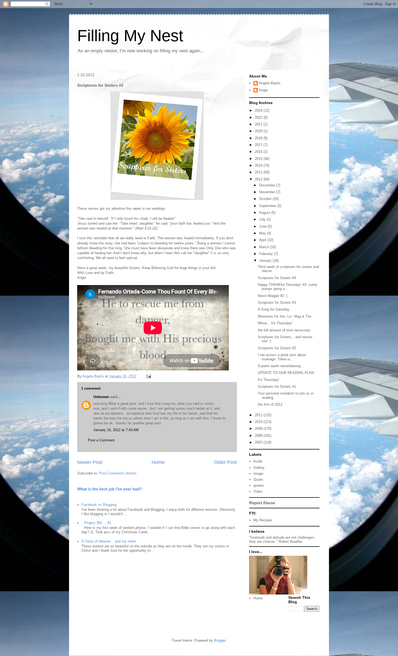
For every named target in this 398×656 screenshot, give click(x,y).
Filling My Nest (130, 36)
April (263, 240)
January (266, 260)
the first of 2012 (270, 404)
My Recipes (262, 520)
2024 (259, 110)
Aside (257, 461)
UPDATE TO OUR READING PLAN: (286, 373)
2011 (259, 415)
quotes (258, 485)
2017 (259, 145)
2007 (259, 442)
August (265, 213)
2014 (259, 165)
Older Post (225, 462)
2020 (259, 131)
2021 (259, 124)
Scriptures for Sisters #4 (277, 278)
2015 (259, 159)
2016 (259, 152)
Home (158, 462)
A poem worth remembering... (281, 366)
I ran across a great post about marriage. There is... (282, 357)
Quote (258, 479)
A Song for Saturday (273, 309)
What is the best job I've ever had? (109, 489)
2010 (259, 422)
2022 (259, 117)
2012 (259, 179)
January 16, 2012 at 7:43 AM (116, 430)
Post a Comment (101, 440)
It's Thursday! (268, 380)
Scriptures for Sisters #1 (277, 386)
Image (258, 473)
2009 (259, 428)
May (263, 233)
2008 (259, 436)
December (267, 185)
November (267, 192)
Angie (263, 90)
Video (257, 491)
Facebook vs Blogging (98, 505)
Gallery (259, 468)
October (266, 199)
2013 (259, 172)
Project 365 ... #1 (97, 523)
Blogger (220, 640)
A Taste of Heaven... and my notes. (109, 541)
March (264, 247)
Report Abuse (262, 502)
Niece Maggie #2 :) (272, 296)
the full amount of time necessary (284, 330)
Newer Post (89, 462)
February (266, 254)
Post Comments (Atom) (117, 473)
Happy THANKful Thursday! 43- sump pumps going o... (287, 287)
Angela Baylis (269, 83)
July (263, 219)
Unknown (101, 397)
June (263, 226)
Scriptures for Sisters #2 (277, 348)
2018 (259, 138)
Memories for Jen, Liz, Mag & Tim (284, 316)
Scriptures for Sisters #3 (277, 302)
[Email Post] (148, 376)
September (268, 206)
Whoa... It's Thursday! (275, 323)
